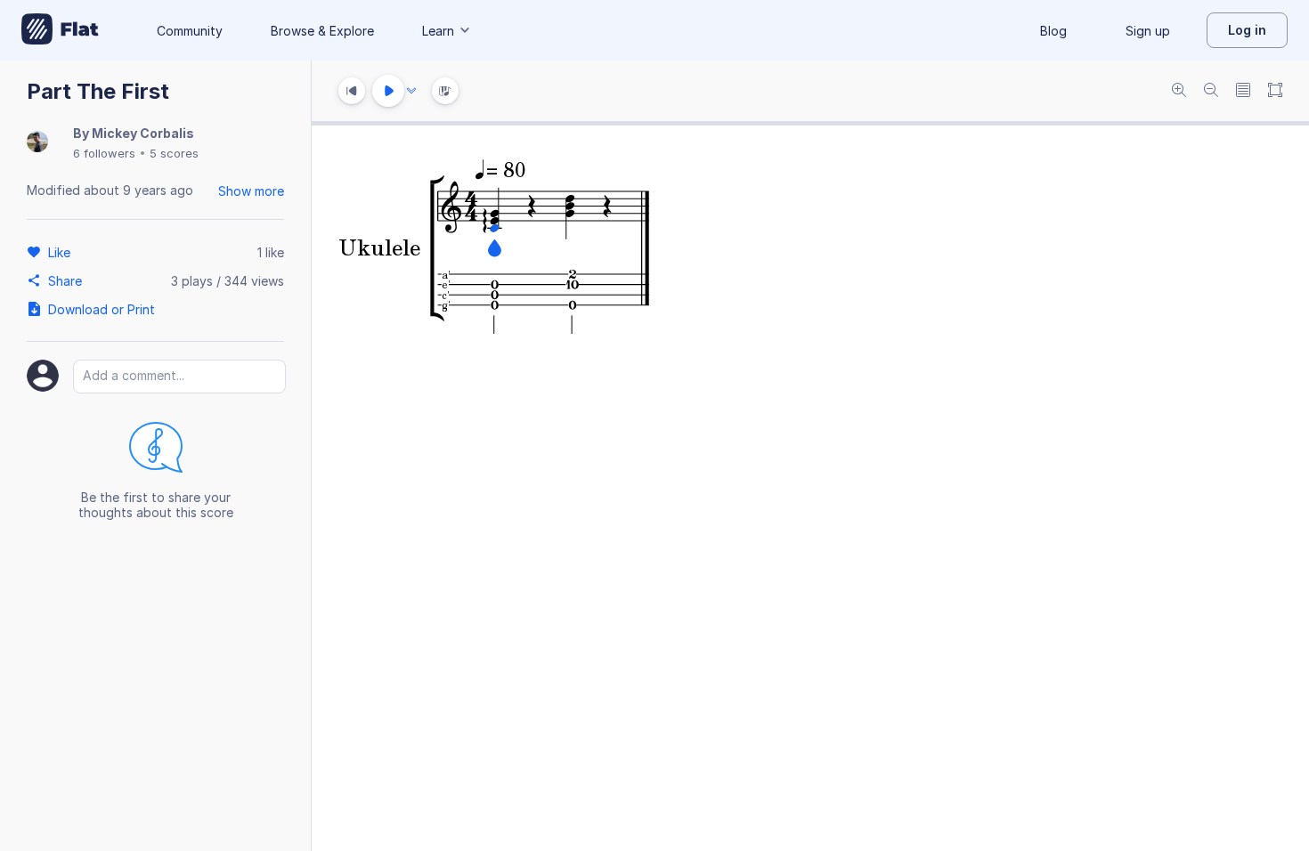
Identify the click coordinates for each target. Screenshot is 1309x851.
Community (190, 30)
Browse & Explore (322, 30)
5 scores (174, 153)
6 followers (104, 153)
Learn (438, 30)
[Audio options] (411, 91)
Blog (1053, 30)
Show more (251, 191)
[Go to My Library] (60, 30)
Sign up (1148, 30)
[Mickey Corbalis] (37, 143)
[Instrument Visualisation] (445, 90)
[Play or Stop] (388, 91)
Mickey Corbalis (143, 133)
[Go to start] (351, 90)
